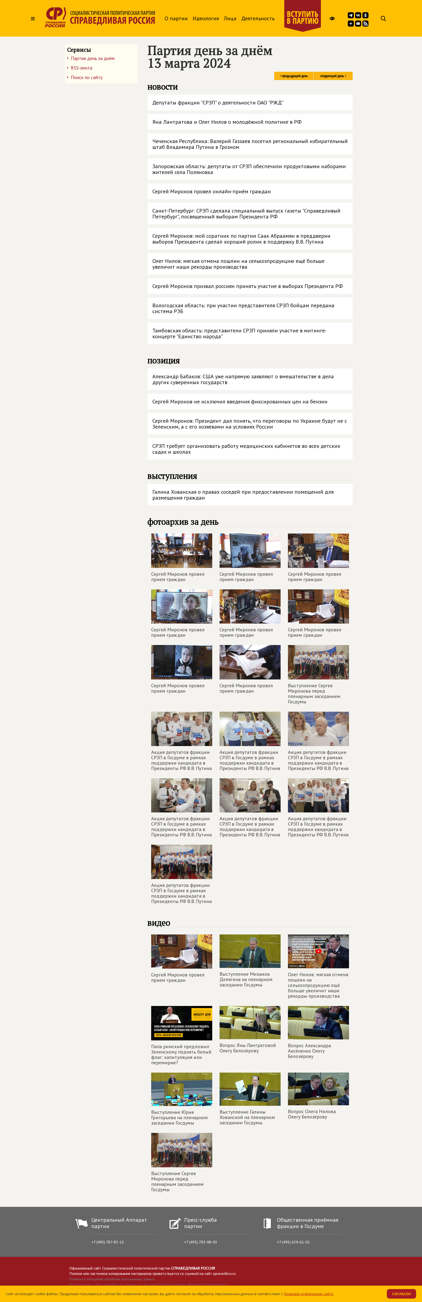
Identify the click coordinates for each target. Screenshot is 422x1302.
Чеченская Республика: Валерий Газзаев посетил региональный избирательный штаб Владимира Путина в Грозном (250, 144)
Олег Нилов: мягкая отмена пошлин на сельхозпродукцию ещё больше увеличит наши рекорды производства (238, 263)
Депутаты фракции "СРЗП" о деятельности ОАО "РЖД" (218, 102)
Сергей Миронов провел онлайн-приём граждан (211, 191)
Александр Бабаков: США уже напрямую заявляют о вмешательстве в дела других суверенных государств (243, 379)
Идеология (206, 18)
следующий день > (333, 75)
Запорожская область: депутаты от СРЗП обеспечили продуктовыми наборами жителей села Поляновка (249, 169)
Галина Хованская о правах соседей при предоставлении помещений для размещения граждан (243, 494)
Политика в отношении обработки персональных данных (112, 1279)
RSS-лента (81, 68)
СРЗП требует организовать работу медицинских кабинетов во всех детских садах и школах (246, 448)
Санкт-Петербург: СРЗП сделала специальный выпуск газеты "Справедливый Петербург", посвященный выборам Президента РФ (246, 213)
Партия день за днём (93, 58)
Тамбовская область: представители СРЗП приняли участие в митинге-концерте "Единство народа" (239, 333)
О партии (176, 18)
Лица (230, 18)
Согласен (401, 1294)
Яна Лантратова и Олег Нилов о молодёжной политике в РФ (227, 121)
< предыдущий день (294, 75)
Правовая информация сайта (308, 1294)
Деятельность (257, 18)
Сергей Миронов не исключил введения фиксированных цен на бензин (239, 401)
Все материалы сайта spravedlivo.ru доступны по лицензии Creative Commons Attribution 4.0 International (148, 1284)
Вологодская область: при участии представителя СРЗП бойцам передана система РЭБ (243, 308)
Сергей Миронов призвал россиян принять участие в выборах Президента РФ (247, 286)
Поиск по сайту (87, 77)
